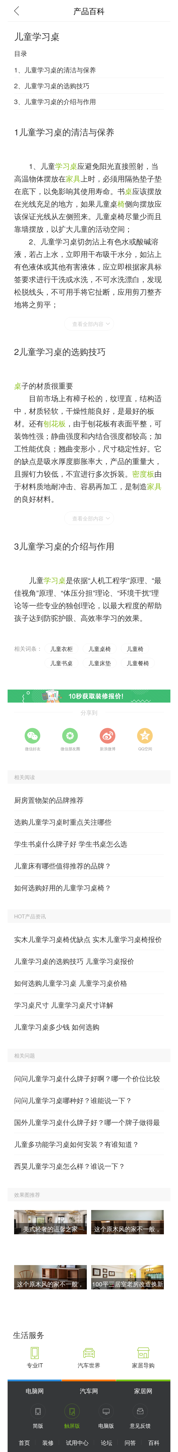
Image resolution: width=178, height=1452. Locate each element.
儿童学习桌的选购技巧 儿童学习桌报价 (74, 961)
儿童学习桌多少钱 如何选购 (56, 1027)
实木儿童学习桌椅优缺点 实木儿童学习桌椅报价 (88, 939)
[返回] (18, 10)
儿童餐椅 (138, 663)
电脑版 (106, 1425)
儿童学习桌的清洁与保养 (66, 131)
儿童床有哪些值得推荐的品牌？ (62, 865)
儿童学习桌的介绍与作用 (66, 546)
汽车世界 (89, 1365)
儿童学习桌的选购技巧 (62, 351)
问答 (130, 1442)
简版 (38, 1425)
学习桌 (66, 165)
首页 (24, 1442)
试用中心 (77, 1442)
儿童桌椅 (99, 648)
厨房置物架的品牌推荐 (49, 800)
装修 (48, 1442)
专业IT (35, 1365)
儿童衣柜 (61, 648)
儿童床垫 (99, 663)
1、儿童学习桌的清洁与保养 (55, 69)
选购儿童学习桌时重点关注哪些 (62, 822)
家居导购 (143, 1365)
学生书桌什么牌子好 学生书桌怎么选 (70, 844)
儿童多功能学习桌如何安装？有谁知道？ (76, 1144)
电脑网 (35, 1390)
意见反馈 (140, 1425)
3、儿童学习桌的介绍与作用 (55, 101)
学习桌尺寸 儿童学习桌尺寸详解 (63, 1005)
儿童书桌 (61, 663)
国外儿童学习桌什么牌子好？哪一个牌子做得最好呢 (87, 1125)
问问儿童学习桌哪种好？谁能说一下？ (73, 1100)
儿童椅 (135, 648)
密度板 (143, 473)
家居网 (143, 1390)
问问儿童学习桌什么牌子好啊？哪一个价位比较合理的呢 (87, 1081)
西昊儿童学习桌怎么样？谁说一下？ (69, 1166)
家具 (73, 178)
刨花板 (55, 423)
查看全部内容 (88, 323)
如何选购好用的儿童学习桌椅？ (62, 887)
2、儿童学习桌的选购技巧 (51, 85)
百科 (154, 1442)
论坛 (106, 1442)
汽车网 (89, 1390)
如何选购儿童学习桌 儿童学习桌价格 (70, 983)
